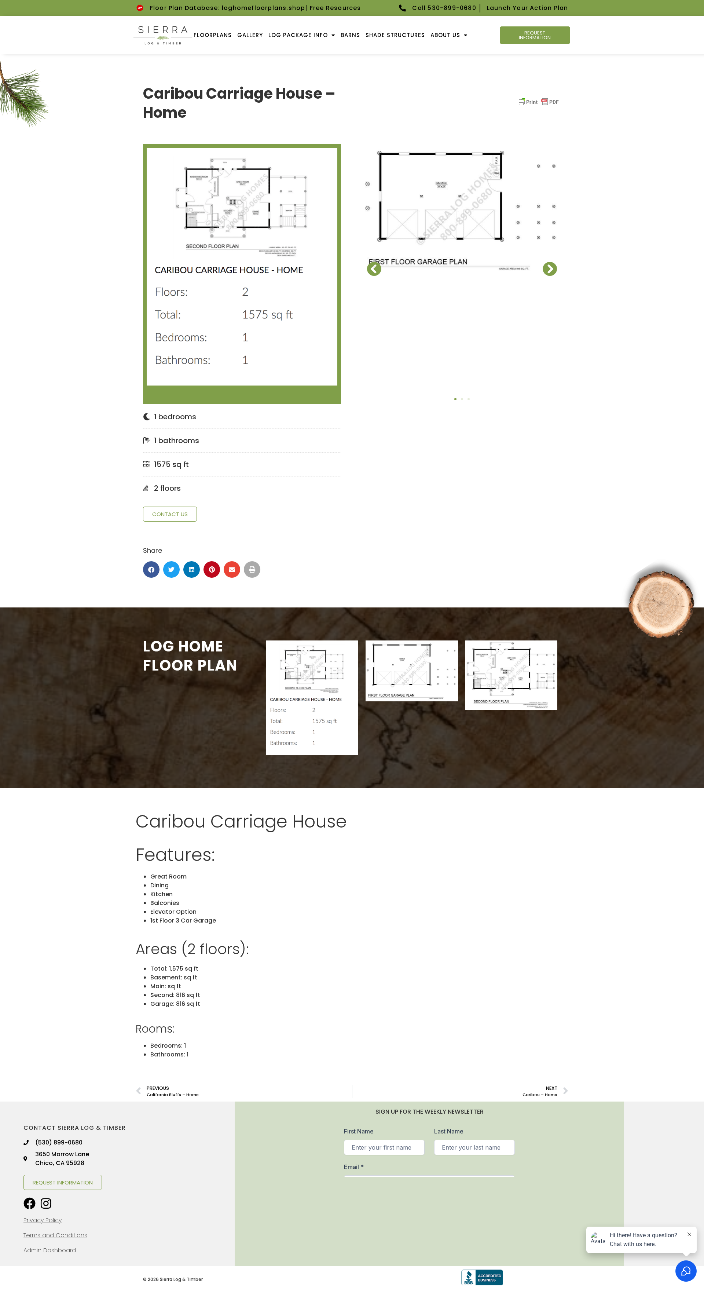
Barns (350, 35)
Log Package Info (298, 35)
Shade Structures (395, 35)
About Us (445, 35)
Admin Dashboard (49, 1250)
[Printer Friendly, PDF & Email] (538, 105)
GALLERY (250, 35)
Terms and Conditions (55, 1235)
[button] (151, 569)
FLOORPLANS (213, 35)
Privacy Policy (42, 1220)
